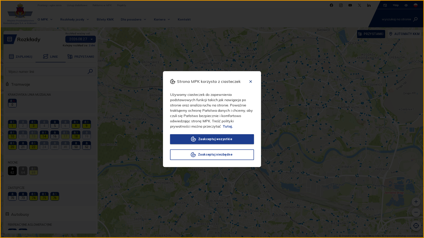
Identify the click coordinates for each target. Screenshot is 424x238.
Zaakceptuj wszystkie (215, 139)
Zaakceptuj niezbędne (215, 154)
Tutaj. (228, 126)
